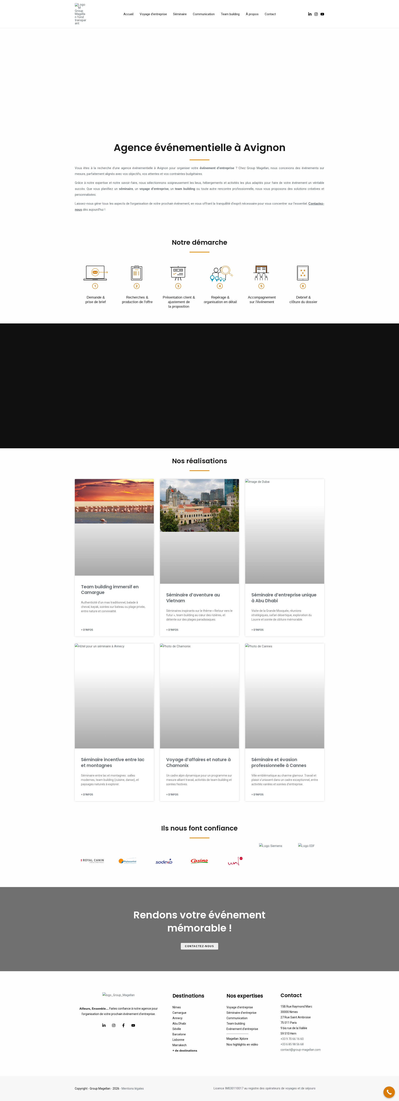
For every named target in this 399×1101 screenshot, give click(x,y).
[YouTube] (322, 14)
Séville (176, 1029)
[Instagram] (316, 14)
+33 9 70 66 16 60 (292, 1039)
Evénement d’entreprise (242, 1029)
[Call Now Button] (389, 1092)
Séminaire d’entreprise (241, 1012)
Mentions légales (133, 1088)
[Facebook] (123, 1025)
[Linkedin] (104, 1025)
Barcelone (179, 1034)
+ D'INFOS (87, 629)
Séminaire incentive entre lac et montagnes (112, 762)
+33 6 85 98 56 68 (292, 1044)
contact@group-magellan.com (301, 1049)
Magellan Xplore (237, 1039)
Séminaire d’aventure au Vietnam (193, 597)
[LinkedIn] (310, 14)
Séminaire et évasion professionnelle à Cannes (278, 762)
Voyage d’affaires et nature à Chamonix (198, 762)
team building (185, 188)
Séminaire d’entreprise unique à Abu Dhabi (283, 597)
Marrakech (179, 1045)
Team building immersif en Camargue (110, 589)
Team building (236, 1023)
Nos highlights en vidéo (242, 1044)
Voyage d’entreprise (240, 1007)
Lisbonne (178, 1039)
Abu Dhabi (179, 1023)
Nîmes (176, 1007)
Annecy (177, 1018)
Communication (237, 1018)
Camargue (179, 1012)
